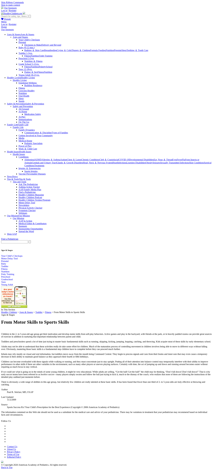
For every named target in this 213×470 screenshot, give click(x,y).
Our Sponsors (10, 8)
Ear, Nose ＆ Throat (163, 159)
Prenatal (22, 42)
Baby (3, 264)
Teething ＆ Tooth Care (137, 50)
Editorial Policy (14, 457)
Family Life (18, 127)
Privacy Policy (13, 452)
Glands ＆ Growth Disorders (69, 162)
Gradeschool (7, 279)
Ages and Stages (20, 37)
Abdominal (29, 159)
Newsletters (24, 205)
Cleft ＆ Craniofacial (109, 159)
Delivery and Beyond (51, 45)
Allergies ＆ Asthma (51, 159)
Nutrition (110, 50)
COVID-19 (124, 159)
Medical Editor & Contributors (33, 223)
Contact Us (12, 446)
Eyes (174, 159)
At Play (22, 117)
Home (4, 27)
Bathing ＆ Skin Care (34, 50)
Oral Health (24, 96)
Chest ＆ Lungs (74, 159)
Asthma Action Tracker (29, 187)
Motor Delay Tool (27, 202)
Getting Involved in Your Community (36, 135)
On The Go (24, 122)
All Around (24, 109)
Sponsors (23, 226)
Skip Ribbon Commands (12, 2)
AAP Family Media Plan (30, 189)
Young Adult (7, 284)
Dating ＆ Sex (31, 72)
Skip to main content (10, 5)
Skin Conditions (196, 162)
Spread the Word (26, 231)
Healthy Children (9, 312)
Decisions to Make (32, 45)
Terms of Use (13, 454)
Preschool (5, 277)
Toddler (4, 266)
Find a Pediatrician (27, 192)
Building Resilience (33, 85)
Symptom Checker (27, 210)
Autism (63, 159)
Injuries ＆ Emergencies (30, 168)
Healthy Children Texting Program (34, 200)
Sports (21, 101)
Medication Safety (32, 114)
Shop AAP (12, 234)
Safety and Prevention (23, 106)
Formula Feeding (98, 50)
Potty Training (7, 274)
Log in (4, 10)
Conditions (24, 157)
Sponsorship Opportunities (31, 229)
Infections (122, 162)
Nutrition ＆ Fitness (33, 61)
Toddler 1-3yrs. (26, 53)
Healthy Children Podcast (30, 197)
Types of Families (60, 132)
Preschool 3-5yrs (26, 58)
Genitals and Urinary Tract (44, 162)
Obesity (149, 162)
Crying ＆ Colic (64, 50)
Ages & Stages (26, 312)
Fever (179, 159)
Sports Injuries (31, 171)
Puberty (42, 66)
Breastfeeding (50, 50)
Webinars (23, 213)
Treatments (39, 165)
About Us (11, 449)
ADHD (38, 159)
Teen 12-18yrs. (25, 69)
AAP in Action (25, 221)
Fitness (27, 56)
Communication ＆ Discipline (38, 132)
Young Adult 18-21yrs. (29, 75)
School (49, 66)
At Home (23, 111)
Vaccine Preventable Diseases (32, 174)
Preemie (117, 50)
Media (21, 138)
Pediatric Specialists (33, 143)
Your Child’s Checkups (29, 39)
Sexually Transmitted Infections (174, 162)
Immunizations (25, 119)
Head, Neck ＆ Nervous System (97, 162)
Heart (115, 162)
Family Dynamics (27, 130)
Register (12, 10)
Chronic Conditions (90, 159)
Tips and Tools (19, 181)
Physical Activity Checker (30, 208)
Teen (3, 282)
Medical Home (25, 141)
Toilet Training (45, 56)
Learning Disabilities (135, 162)
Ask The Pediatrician (28, 184)
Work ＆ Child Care (28, 149)
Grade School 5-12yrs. (29, 64)
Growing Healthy (27, 90)
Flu (183, 159)
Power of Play (25, 146)
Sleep (123, 50)
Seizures (156, 162)
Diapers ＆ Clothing (81, 50)
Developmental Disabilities (141, 159)
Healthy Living (20, 80)
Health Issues (19, 154)
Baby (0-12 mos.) (27, 47)
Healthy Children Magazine (31, 195)
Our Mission (18, 218)
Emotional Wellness (28, 83)
